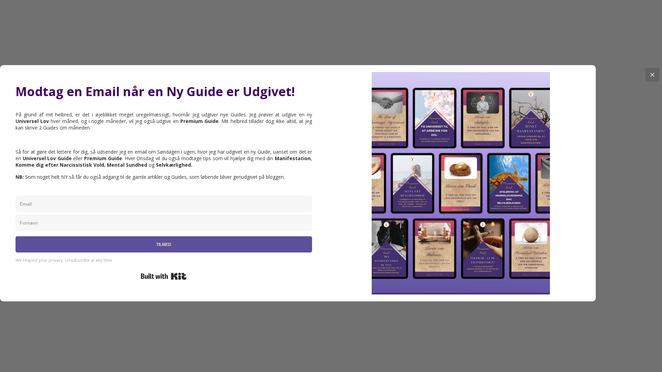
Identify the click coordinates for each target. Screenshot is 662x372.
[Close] (652, 75)
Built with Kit (164, 276)
